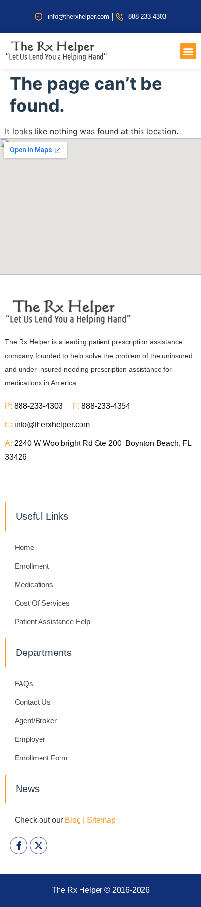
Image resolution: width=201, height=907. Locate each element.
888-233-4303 (43, 406)
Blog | (75, 820)
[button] (188, 51)
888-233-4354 (105, 406)
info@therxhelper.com (52, 425)
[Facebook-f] (18, 845)
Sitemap (101, 820)
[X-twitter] (38, 845)
